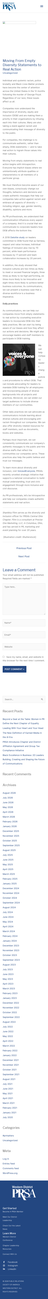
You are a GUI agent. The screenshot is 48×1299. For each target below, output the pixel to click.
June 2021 (8, 1088)
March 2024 (9, 931)
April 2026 (8, 812)
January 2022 (10, 1055)
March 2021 (9, 1103)
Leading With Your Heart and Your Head (23, 728)
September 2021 (11, 1074)
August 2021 (9, 1079)
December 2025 (11, 831)
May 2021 (8, 1093)
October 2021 (10, 1069)
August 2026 (9, 793)
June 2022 (8, 1031)
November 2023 (11, 950)
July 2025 (8, 855)
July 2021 (7, 1084)
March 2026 (9, 816)
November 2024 (11, 893)
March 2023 (9, 988)
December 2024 (11, 888)
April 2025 (8, 869)
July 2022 (8, 1026)
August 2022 (9, 1022)
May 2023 (8, 979)
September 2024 (11, 902)
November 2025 (11, 836)
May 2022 (8, 1036)
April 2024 (8, 926)
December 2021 (11, 1060)
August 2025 (9, 850)
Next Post (24, 556)
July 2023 (8, 969)
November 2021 (11, 1065)
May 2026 (8, 807)
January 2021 (9, 1112)
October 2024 (10, 898)
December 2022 (11, 1002)
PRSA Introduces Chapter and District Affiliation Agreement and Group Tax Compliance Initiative (22, 746)
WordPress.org (10, 1173)
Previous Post (24, 548)
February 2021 (10, 1107)
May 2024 (8, 921)
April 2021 (8, 1098)
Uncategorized (10, 73)
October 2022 (10, 1012)
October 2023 (10, 955)
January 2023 (10, 998)
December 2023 (11, 945)
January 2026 (10, 826)
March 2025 (9, 874)
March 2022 (9, 1045)
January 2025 (10, 883)
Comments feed (11, 1168)
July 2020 (8, 1117)
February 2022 (10, 1050)
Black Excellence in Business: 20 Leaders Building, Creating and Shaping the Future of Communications (24, 759)
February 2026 (10, 821)
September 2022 (11, 1017)
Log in (6, 1158)
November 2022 (11, 1007)
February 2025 (10, 878)
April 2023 (8, 983)
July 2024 (8, 912)
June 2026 (8, 802)
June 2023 (8, 974)
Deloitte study (17, 237)
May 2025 (8, 864)
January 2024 (10, 940)
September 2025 (11, 845)
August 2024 (9, 907)
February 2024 (10, 936)
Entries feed (9, 1163)
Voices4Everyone (26, 471)
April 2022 (8, 1041)
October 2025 (10, 840)
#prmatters (8, 1135)
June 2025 (8, 859)
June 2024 (8, 917)
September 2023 (11, 960)
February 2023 (10, 993)
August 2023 (9, 964)
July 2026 (8, 797)
